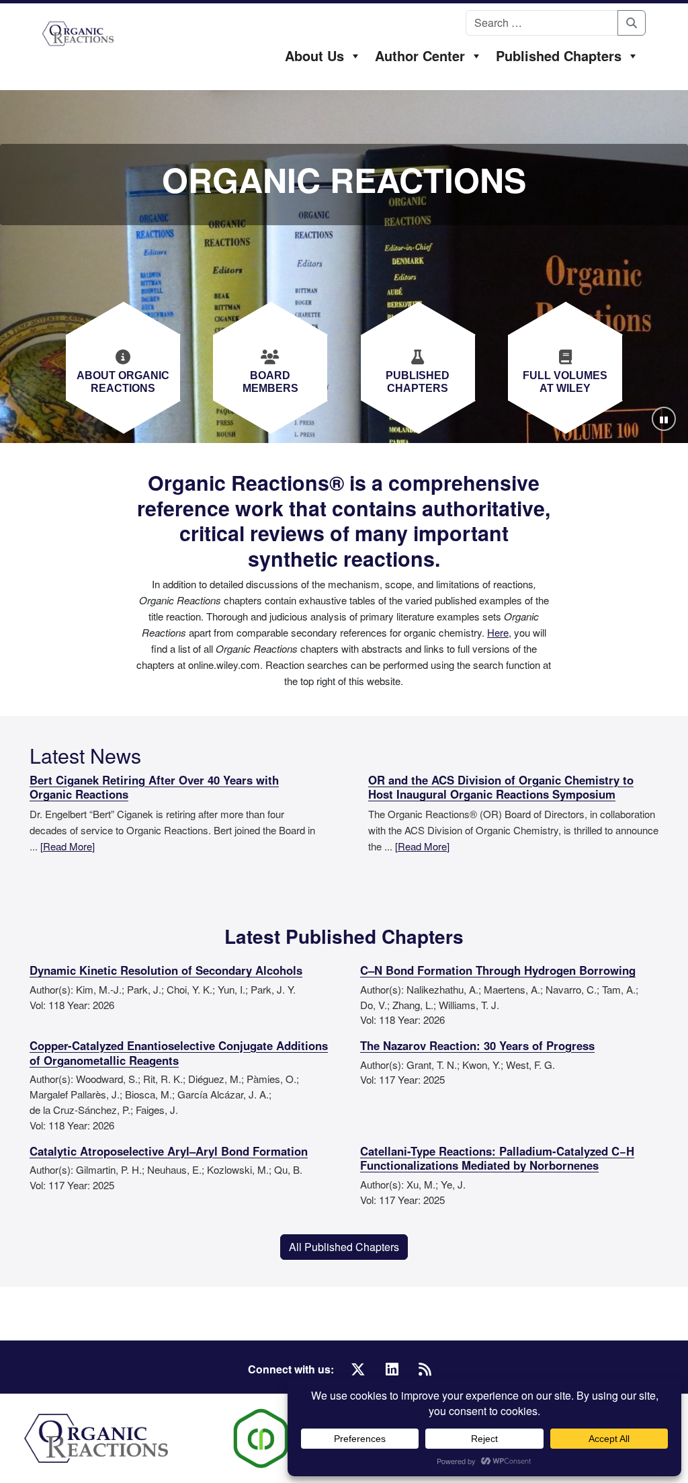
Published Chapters (558, 55)
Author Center (420, 55)
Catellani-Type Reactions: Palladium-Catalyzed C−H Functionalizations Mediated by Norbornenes (497, 1159)
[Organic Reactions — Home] (78, 33)
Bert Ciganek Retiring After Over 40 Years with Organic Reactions (154, 788)
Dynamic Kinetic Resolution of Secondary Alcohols (166, 970)
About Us (314, 55)
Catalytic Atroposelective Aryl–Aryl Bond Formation (169, 1151)
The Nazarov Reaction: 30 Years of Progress (477, 1046)
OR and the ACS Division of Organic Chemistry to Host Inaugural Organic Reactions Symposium (501, 788)
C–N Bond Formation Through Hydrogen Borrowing (498, 970)
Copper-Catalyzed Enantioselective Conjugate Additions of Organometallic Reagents (179, 1053)
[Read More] (67, 846)
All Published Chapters (344, 1246)
